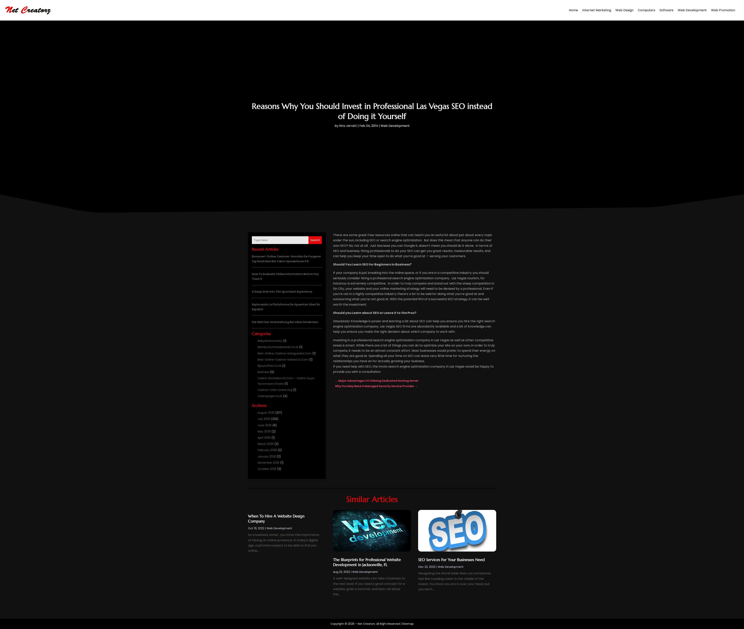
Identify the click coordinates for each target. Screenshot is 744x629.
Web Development (692, 10)
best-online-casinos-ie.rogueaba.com (285, 353)
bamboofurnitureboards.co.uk (278, 347)
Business (263, 372)
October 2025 (267, 469)
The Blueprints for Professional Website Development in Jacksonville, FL (367, 562)
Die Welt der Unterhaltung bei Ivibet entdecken (285, 322)
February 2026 (267, 450)
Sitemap (408, 624)
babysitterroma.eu (270, 341)
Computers (646, 10)
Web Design (624, 10)
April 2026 (264, 438)
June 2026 (265, 425)
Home (573, 10)
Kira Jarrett (348, 126)
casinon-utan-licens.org (275, 390)
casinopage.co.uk (270, 396)
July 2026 (264, 419)
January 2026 (267, 456)
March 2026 (266, 444)
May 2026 (264, 431)
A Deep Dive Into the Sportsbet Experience (282, 292)
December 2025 (268, 463)
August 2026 (266, 413)
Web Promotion (723, 10)
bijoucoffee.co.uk (269, 366)
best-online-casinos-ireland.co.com (283, 360)
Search (315, 240)
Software (666, 10)
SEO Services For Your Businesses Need (451, 559)
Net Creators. (366, 624)
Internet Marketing (596, 10)
